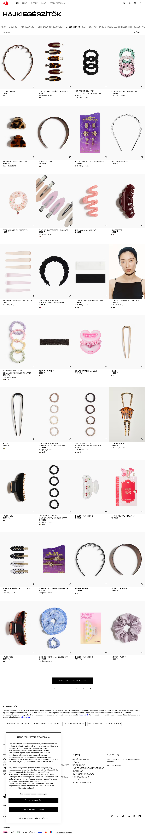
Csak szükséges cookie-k (33, 810)
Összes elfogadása (33, 800)
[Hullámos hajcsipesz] (90, 201)
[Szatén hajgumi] (127, 628)
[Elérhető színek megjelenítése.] (4, 96)
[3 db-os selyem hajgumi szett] (90, 62)
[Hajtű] (127, 342)
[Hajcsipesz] (127, 201)
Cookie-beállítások (81, 783)
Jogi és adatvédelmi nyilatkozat (88, 768)
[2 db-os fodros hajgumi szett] (54, 628)
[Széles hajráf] (54, 133)
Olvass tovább (114, 766)
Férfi (24, 3)
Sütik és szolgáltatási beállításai (33, 819)
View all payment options (64, 833)
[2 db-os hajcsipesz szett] (18, 133)
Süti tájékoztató (80, 777)
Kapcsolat (77, 771)
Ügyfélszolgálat (80, 759)
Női (17, 3)
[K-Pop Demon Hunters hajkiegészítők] (90, 133)
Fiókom (75, 762)
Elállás (76, 780)
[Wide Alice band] (127, 559)
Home (43, 3)
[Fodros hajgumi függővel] (18, 201)
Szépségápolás (57, 3)
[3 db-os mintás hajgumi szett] (127, 62)
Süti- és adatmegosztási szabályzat (33, 794)
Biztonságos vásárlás (83, 774)
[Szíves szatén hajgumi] (90, 342)
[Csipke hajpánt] (54, 342)
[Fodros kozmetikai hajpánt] (54, 271)
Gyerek (34, 3)
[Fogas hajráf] (18, 62)
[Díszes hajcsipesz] (90, 487)
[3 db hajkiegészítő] (127, 414)
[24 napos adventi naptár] (127, 487)
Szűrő (137, 32)
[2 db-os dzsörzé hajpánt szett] (90, 271)
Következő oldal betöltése (72, 681)
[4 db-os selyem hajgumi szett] (18, 342)
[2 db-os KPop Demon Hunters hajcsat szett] (54, 559)
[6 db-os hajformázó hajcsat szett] (54, 62)
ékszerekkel (83, 715)
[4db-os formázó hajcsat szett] (18, 559)
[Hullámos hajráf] (127, 133)
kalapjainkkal (25, 717)
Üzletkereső (78, 765)
